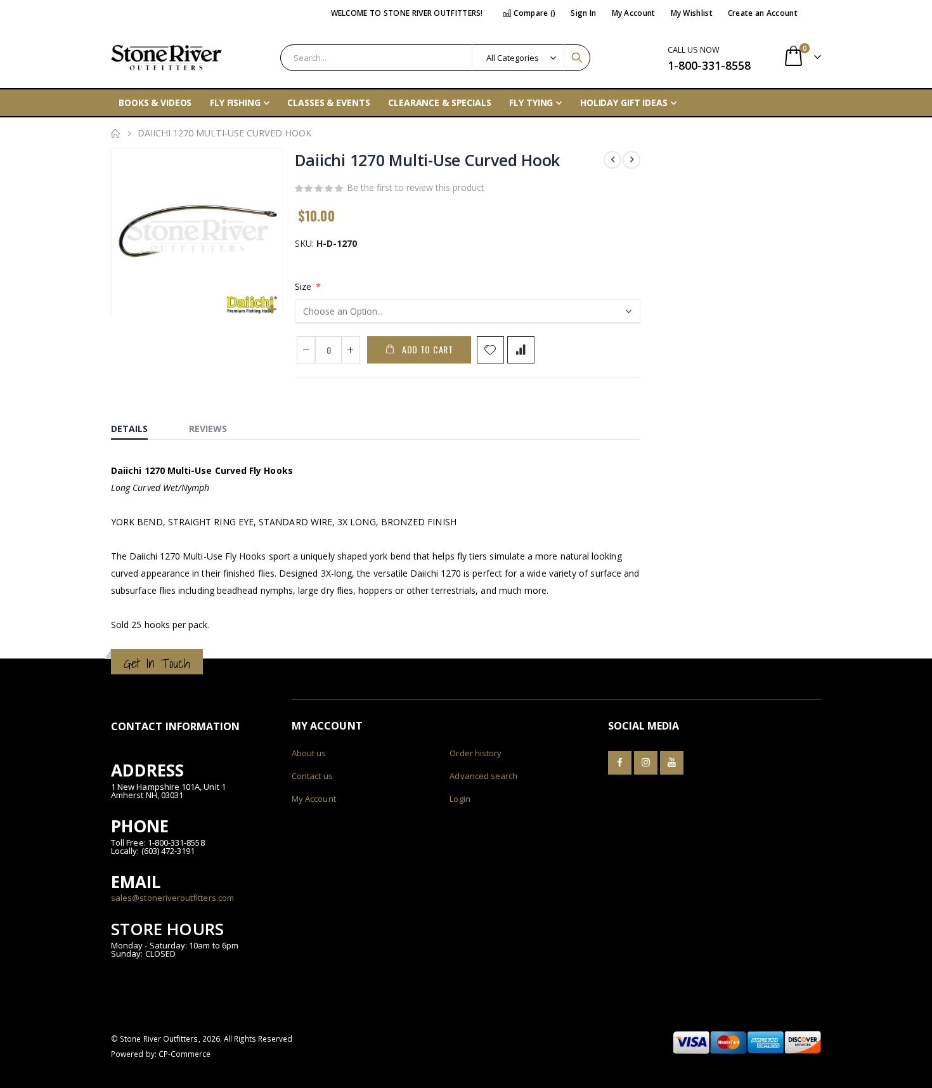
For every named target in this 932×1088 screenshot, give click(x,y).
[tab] (139, 425)
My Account (634, 13)
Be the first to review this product (415, 187)
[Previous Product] (612, 160)
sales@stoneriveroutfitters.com (172, 897)
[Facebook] (619, 763)
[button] (272, 310)
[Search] (577, 57)
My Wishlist (692, 13)
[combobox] (435, 57)
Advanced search (483, 776)
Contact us (312, 776)
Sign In (583, 13)
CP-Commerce (185, 1054)
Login (460, 798)
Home (115, 133)
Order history (476, 753)
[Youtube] (671, 763)
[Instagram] (645, 763)
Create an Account (763, 13)
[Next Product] (631, 160)
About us (309, 753)
